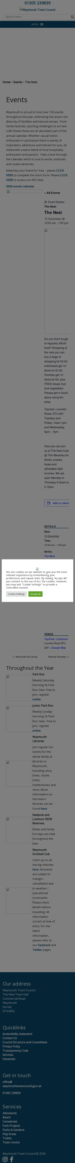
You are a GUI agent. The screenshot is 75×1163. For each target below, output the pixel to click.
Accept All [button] (35, 593)
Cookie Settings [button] (16, 593)
